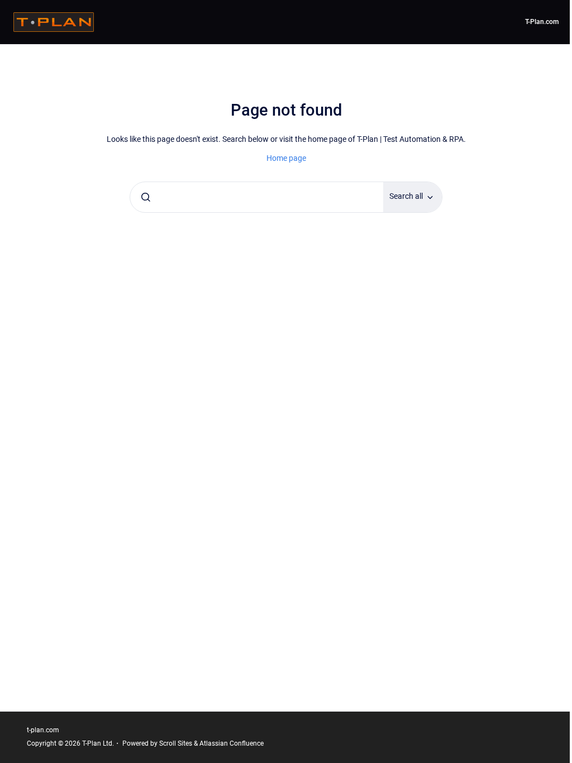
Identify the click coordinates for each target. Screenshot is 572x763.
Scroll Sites (175, 743)
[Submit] (146, 197)
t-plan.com (43, 730)
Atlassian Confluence (231, 743)
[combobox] (256, 197)
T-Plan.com (542, 22)
